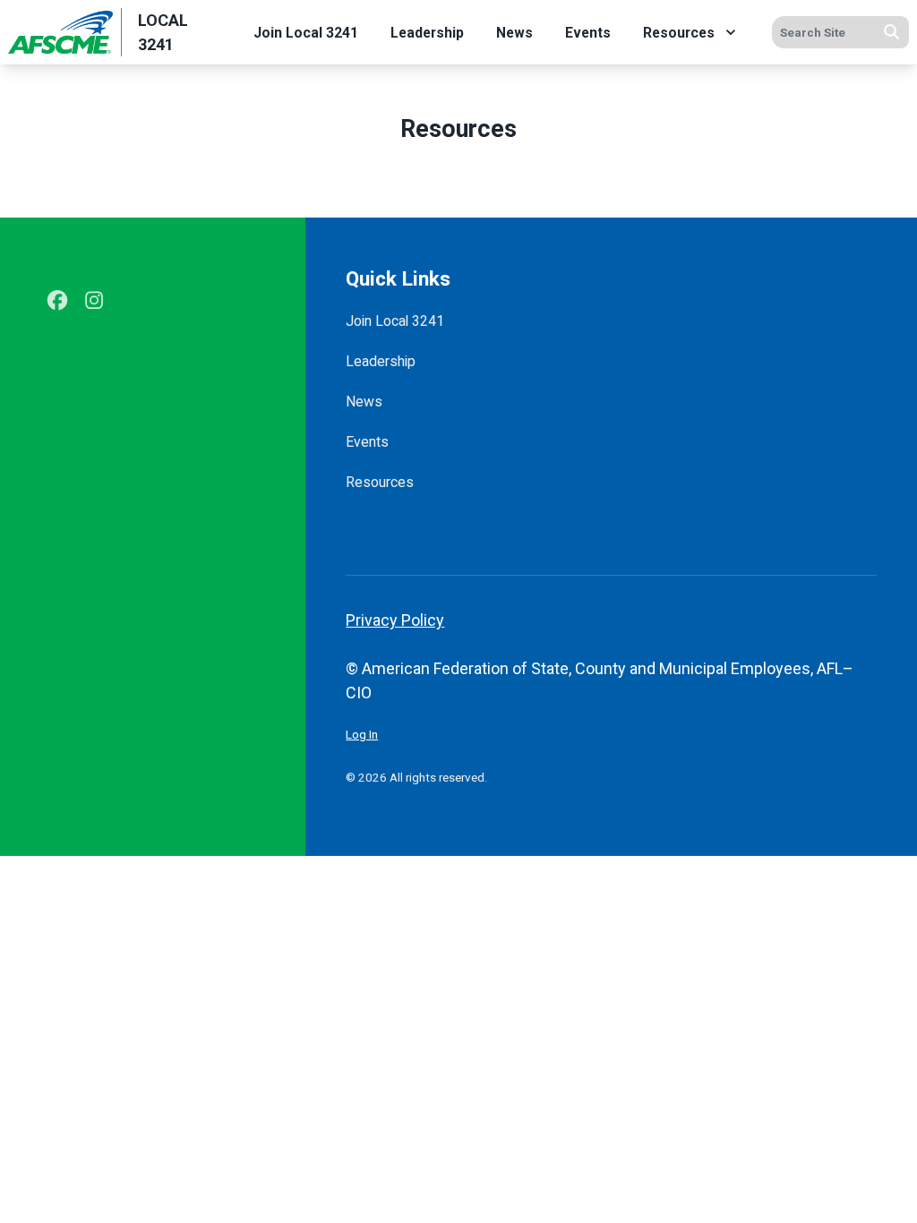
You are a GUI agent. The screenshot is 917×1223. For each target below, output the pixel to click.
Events (588, 32)
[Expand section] (731, 32)
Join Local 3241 (305, 32)
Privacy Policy (395, 620)
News (514, 32)
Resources (679, 32)
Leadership (427, 32)
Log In (362, 734)
